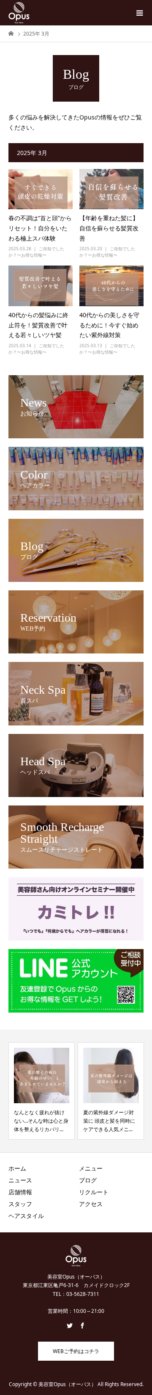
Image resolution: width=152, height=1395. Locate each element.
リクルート (94, 1192)
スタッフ (20, 1204)
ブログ (88, 1180)
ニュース (20, 1180)
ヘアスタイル (26, 1216)
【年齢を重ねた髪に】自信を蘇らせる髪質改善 (108, 228)
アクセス (91, 1204)
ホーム (17, 1168)
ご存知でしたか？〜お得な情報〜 (36, 252)
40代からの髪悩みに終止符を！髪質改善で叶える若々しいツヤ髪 (38, 325)
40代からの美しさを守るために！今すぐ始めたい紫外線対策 (109, 325)
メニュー (91, 1168)
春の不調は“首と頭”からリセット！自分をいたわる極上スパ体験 (40, 228)
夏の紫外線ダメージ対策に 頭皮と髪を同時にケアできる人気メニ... (109, 1121)
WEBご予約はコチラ (76, 1351)
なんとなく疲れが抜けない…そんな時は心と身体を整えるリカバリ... (41, 1121)
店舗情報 (20, 1192)
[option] (41, 1091)
